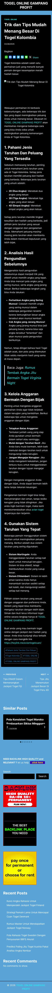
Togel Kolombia (12, 656)
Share (36, 57)
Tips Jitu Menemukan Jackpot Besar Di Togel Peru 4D (40, 682)
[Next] (44, 727)
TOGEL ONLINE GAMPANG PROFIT (23, 122)
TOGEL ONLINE (10, 19)
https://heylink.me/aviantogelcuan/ (22, 643)
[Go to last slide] (7, 727)
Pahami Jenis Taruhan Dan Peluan (20, 650)
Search (7, 771)
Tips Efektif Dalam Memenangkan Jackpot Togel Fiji (13, 680)
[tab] (20, 742)
